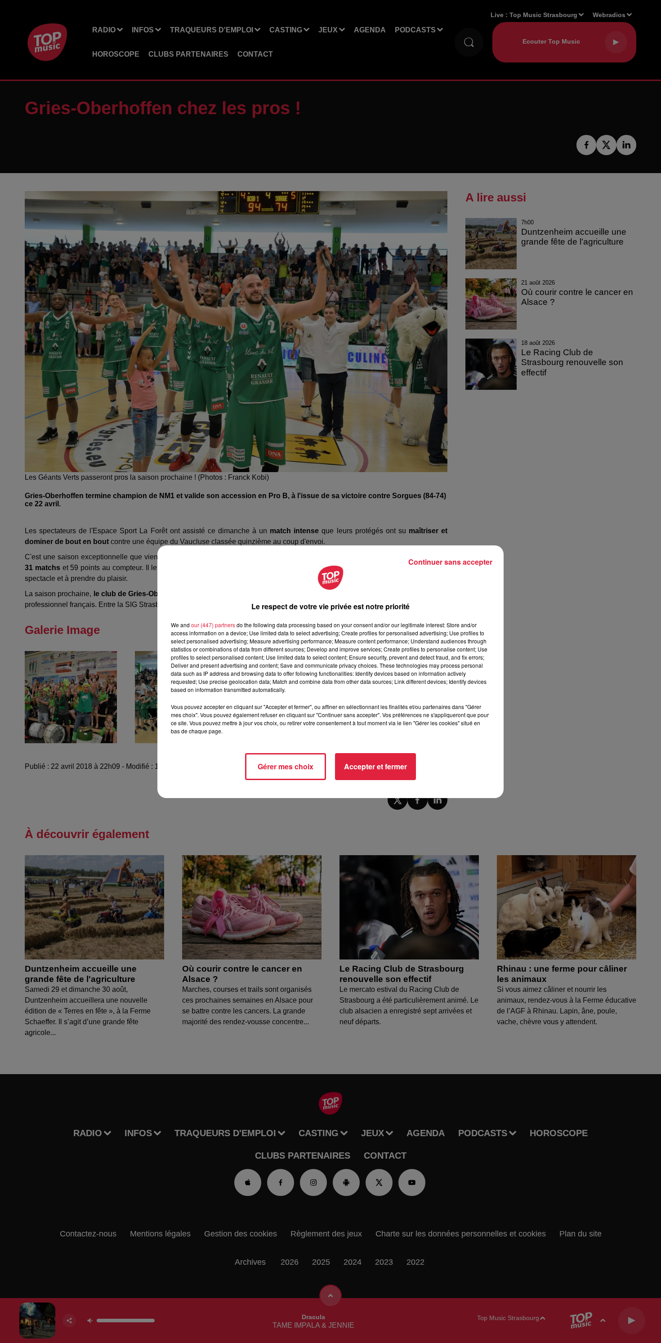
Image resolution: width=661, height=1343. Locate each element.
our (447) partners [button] (213, 625)
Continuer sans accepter (450, 562)
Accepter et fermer (375, 766)
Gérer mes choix (285, 766)
